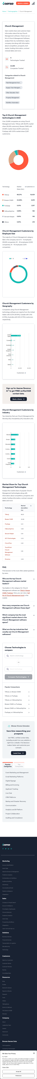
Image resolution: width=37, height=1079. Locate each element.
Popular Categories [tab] (8, 765)
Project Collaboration (13, 814)
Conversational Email (7, 888)
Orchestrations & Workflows (9, 878)
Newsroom (5, 1031)
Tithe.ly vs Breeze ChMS (13, 692)
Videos (4, 1001)
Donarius (7, 559)
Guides (4, 984)
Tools (3, 997)
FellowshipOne (9, 211)
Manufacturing (6, 946)
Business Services (6, 936)
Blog (3, 981)
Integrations (5, 894)
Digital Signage (11, 781)
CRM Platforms (11, 797)
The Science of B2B (7, 1010)
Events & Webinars (7, 1007)
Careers (4, 1028)
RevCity (4, 970)
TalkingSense (5, 1004)
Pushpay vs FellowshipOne (14, 712)
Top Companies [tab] (19, 765)
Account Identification (7, 865)
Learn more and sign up (8, 928)
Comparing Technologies (8, 1048)
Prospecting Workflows (8, 922)
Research (4, 994)
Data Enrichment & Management (10, 871)
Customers (6, 956)
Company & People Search (9, 902)
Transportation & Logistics (9, 943)
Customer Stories (6, 963)
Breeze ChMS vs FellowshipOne (15, 708)
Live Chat (9, 793)
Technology (5, 949)
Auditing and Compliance (14, 818)
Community (5, 1035)
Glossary (4, 1014)
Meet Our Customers (7, 960)
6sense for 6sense (6, 988)
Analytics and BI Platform (14, 809)
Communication (11, 805)
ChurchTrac (8, 543)
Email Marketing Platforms (14, 776)
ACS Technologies (10, 538)
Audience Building (7, 881)
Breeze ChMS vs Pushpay (13, 704)
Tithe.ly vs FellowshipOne (13, 700)
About (4, 1022)
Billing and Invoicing (12, 785)
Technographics (12, 11)
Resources (6, 977)
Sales (4, 898)
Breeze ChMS (8, 200)
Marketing (6, 861)
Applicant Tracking (12, 789)
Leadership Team (6, 1025)
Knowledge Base (6, 973)
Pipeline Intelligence (7, 891)
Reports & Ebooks (7, 991)
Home (4, 11)
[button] (14, 82)
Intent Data (5, 868)
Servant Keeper (9, 216)
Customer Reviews (7, 966)
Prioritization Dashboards (8, 909)
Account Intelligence (7, 906)
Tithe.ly (6, 195)
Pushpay (7, 205)
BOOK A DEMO (23, 3)
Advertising (5, 884)
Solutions (5, 933)
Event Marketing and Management (17, 772)
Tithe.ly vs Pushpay (11, 696)
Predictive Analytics (7, 875)
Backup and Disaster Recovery (16, 801)
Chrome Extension (7, 912)
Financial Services (6, 940)
